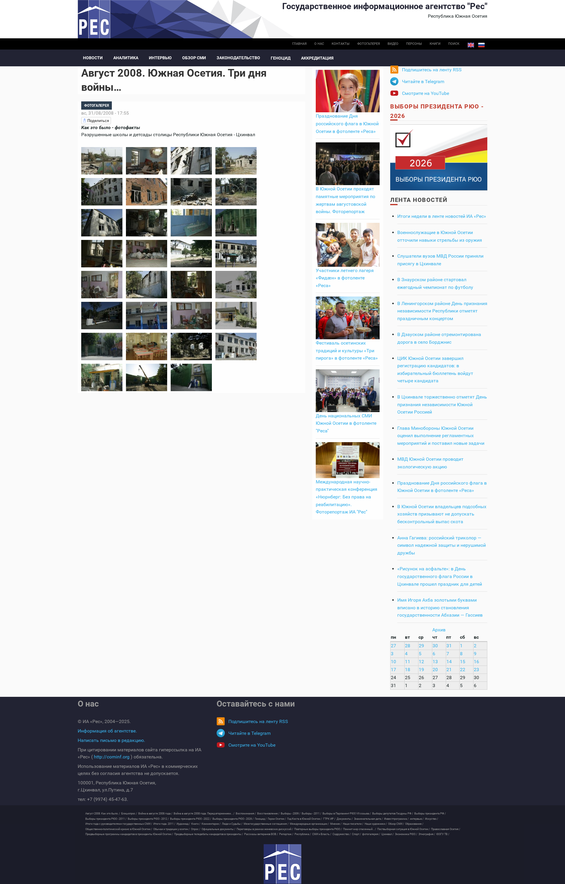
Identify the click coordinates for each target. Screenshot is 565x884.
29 (421, 645)
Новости (93, 57)
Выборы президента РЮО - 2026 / (233, 818)
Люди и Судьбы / (232, 823)
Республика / (303, 834)
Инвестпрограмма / (396, 818)
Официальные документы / (218, 829)
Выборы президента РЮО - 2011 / (106, 818)
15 (462, 661)
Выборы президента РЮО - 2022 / (190, 818)
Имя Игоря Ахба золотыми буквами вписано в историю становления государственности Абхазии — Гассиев (440, 607)
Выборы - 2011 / (311, 813)
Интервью (160, 57)
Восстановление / (268, 813)
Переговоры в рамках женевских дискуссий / (265, 829)
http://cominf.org (111, 757)
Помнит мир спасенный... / (359, 829)
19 (421, 669)
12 (421, 661)
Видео (393, 44)
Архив (439, 630)
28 (407, 645)
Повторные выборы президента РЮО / (318, 829)
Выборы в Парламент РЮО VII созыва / (347, 813)
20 (435, 669)
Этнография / (426, 834)
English (470, 45)
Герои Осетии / (277, 818)
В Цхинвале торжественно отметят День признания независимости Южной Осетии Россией (442, 404)
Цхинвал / (387, 834)
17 (393, 669)
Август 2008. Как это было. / (102, 813)
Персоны (414, 44)
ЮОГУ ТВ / (442, 834)
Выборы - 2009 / (290, 813)
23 (476, 669)
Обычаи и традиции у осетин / (171, 829)
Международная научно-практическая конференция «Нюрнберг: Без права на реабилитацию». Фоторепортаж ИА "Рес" (346, 497)
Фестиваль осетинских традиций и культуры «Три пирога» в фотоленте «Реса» (347, 350)
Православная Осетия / (445, 829)
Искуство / (431, 818)
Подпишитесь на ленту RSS (432, 70)
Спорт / (356, 834)
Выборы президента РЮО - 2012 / (148, 818)
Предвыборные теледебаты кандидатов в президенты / (208, 834)
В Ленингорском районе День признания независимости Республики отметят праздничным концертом (442, 311)
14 (449, 661)
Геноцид (280, 58)
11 (407, 661)
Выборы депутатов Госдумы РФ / (392, 813)
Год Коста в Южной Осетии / (304, 818)
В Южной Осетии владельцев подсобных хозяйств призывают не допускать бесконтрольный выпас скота (441, 514)
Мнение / (336, 823)
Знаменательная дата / (368, 818)
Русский (481, 45)
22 (462, 669)
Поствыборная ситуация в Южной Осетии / (403, 829)
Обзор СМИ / (396, 823)
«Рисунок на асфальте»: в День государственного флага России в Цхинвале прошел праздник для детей (439, 576)
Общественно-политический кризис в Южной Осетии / (118, 829)
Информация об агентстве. (107, 731)
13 (435, 661)
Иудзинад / (183, 823)
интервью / (417, 818)
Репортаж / (286, 834)
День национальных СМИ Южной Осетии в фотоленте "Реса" (346, 423)
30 (435, 645)
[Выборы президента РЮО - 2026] (438, 157)
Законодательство (238, 57)
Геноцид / (261, 818)
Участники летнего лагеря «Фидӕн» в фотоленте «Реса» (345, 278)
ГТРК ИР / (329, 818)
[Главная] (282, 864)
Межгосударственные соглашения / (266, 823)
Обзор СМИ (194, 57)
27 (393, 645)
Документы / (345, 818)
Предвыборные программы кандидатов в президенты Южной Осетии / (129, 834)
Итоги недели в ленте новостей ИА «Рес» (441, 216)
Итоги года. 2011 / (164, 823)
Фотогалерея (368, 44)
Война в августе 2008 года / (155, 813)
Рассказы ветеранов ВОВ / (261, 834)
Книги (435, 44)
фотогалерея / (371, 834)
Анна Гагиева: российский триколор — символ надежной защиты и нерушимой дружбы (441, 545)
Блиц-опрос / (129, 813)
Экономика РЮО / (406, 834)
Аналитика (125, 57)
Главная (299, 44)
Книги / (195, 823)
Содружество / (342, 834)
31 (449, 645)
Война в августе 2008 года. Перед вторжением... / (204, 813)
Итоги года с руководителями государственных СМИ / (118, 823)
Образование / (414, 823)
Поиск (453, 44)
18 (407, 669)
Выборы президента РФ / (430, 813)
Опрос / (195, 829)
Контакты (341, 44)
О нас (319, 44)
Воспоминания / (246, 813)
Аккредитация (317, 58)
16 (476, 661)
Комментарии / (211, 823)
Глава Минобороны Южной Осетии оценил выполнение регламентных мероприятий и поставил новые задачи (440, 435)
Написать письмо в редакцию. (111, 740)
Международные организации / (309, 823)
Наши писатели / (353, 823)
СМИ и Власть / (321, 834)
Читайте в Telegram (423, 81)
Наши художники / (376, 823)
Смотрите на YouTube (425, 93)
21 (449, 669)
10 (393, 661)
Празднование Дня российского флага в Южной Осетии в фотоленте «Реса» (347, 123)
